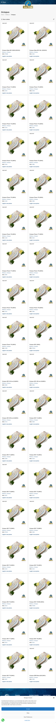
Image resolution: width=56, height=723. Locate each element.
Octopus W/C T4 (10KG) (8, 565)
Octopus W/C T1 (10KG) (35, 418)
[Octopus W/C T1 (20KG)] (14, 439)
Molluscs (7, 14)
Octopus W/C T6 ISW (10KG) (36, 602)
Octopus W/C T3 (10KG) (35, 491)
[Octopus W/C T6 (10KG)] (14, 587)
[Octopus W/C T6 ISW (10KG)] (41, 587)
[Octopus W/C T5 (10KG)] (41, 550)
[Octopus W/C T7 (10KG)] (14, 623)
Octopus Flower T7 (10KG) (36, 234)
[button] (54, 698)
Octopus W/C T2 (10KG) (35, 454)
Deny (28, 713)
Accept (28, 709)
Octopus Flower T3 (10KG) (9, 123)
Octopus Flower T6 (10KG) (36, 197)
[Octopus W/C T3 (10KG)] (41, 476)
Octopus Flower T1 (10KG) (9, 87)
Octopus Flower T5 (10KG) (36, 160)
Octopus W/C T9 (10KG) (8, 675)
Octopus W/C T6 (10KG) (8, 602)
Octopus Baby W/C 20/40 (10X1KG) (11, 50)
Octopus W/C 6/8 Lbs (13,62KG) (10, 418)
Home (2, 14)
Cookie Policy (27, 720)
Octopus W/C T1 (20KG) (8, 454)
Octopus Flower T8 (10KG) (36, 271)
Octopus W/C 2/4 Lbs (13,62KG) (10, 381)
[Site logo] (28, 4)
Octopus (9, 52)
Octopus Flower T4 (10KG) (36, 123)
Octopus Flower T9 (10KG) (36, 307)
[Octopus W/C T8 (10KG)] (41, 623)
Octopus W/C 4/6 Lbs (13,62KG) (37, 381)
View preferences (28, 717)
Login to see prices (7, 56)
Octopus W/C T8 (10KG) (35, 638)
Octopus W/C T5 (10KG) (35, 565)
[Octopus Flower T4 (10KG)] (41, 108)
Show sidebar (6, 19)
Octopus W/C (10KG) (34, 344)
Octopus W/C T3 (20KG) (35, 528)
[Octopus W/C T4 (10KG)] (14, 550)
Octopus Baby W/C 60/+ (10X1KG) (38, 50)
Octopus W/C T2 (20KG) (8, 491)
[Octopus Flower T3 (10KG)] (14, 108)
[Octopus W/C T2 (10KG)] (41, 439)
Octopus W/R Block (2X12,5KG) (37, 675)
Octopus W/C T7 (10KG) (8, 638)
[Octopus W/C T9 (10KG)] (14, 660)
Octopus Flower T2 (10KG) (36, 87)
